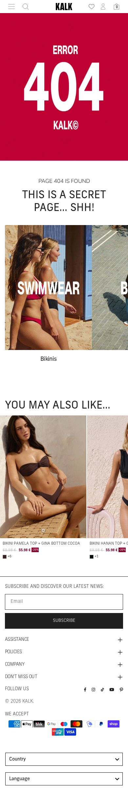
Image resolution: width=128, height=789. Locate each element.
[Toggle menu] (11, 6)
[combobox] (64, 759)
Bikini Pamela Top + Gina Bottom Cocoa (41, 544)
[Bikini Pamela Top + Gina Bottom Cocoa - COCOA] (5, 557)
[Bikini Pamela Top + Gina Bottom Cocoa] (43, 476)
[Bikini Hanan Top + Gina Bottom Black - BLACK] (92, 557)
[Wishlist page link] (90, 6)
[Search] (23, 6)
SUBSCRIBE (64, 621)
